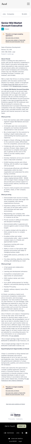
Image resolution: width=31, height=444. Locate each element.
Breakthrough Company (20, 86)
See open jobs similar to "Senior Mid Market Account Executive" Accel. (15, 40)
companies (10, 14)
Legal (20, 441)
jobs (4, 14)
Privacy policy (11, 419)
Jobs (17, 433)
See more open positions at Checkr (15, 404)
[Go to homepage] (4, 4)
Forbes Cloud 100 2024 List (12, 84)
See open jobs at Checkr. (12, 38)
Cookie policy (19, 419)
